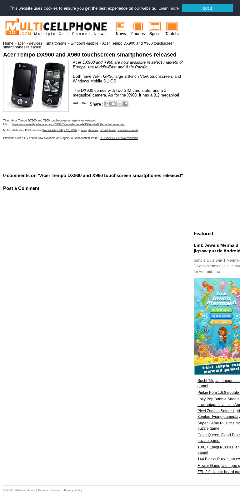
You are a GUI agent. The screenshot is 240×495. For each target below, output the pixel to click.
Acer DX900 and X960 (93, 62)
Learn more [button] (168, 8)
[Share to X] (119, 104)
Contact (56, 490)
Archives (43, 490)
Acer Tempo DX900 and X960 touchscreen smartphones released (90, 55)
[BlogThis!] (113, 104)
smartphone (108, 130)
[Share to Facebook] (125, 104)
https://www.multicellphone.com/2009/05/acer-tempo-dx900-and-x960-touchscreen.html (68, 124)
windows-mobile (128, 130)
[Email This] (107, 104)
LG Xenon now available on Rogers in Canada (54, 138)
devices (93, 130)
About (31, 490)
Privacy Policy (73, 490)
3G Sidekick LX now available (119, 138)
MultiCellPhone (16, 490)
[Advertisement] (76, 155)
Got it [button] (207, 8)
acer (84, 130)
